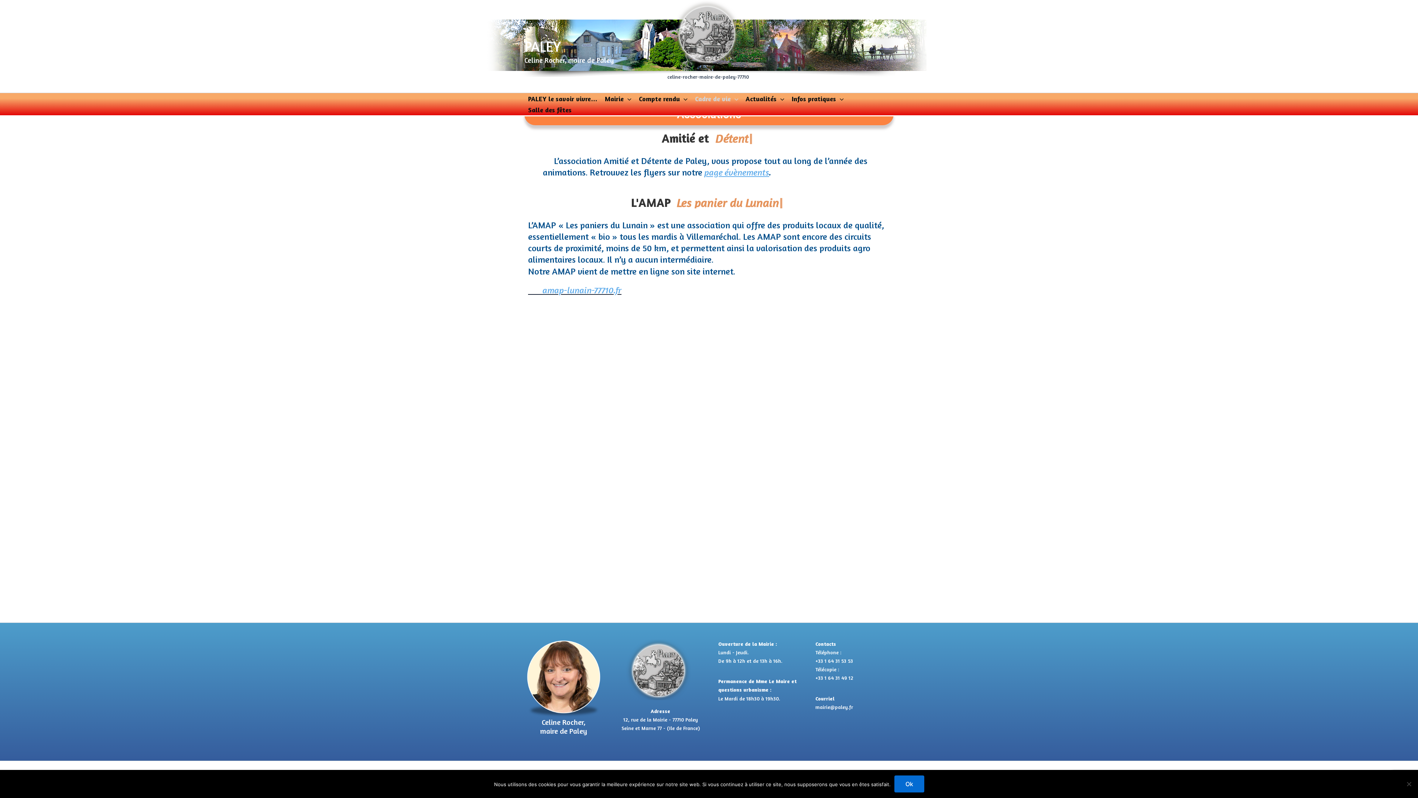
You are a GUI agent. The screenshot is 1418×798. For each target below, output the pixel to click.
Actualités (761, 99)
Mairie (614, 99)
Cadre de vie (713, 99)
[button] (627, 98)
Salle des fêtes (550, 110)
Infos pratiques (814, 99)
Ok (909, 784)
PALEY (542, 46)
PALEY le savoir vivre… (562, 99)
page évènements (736, 172)
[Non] (1408, 784)
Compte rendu (659, 99)
